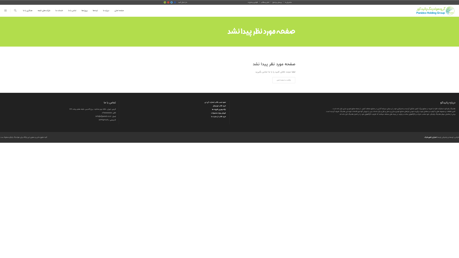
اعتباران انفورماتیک (430, 137)
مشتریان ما (288, 2)
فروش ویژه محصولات (218, 113)
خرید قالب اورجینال (219, 106)
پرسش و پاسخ (277, 2)
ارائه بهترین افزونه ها (219, 109)
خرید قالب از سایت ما (218, 116)
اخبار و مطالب (265, 2)
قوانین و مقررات (253, 2)
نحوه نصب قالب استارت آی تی (215, 102)
